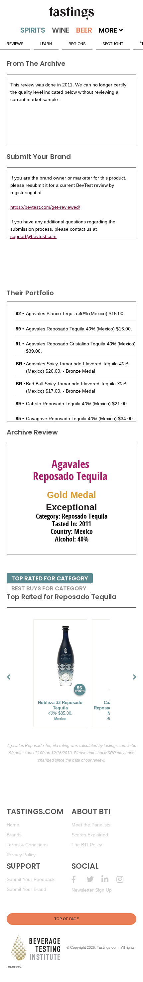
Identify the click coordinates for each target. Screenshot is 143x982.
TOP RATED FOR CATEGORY (49, 578)
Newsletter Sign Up (92, 890)
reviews (15, 44)
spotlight (112, 44)
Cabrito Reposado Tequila (58, 403)
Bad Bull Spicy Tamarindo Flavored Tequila (76, 383)
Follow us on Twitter (93, 879)
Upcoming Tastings (123, 879)
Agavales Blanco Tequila (57, 313)
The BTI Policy (87, 844)
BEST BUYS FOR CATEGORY (48, 588)
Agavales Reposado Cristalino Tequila (71, 343)
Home (13, 824)
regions (77, 44)
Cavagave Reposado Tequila (61, 418)
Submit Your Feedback (31, 879)
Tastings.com (107, 947)
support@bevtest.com (33, 236)
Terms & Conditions (27, 844)
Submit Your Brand (26, 889)
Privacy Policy (21, 854)
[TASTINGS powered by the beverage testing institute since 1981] (71, 13)
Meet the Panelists (91, 824)
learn (46, 44)
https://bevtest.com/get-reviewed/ (45, 207)
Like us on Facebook (79, 879)
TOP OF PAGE (66, 919)
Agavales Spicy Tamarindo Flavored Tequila (77, 363)
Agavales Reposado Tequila (60, 328)
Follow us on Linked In (108, 879)
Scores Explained (90, 834)
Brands (14, 834)
